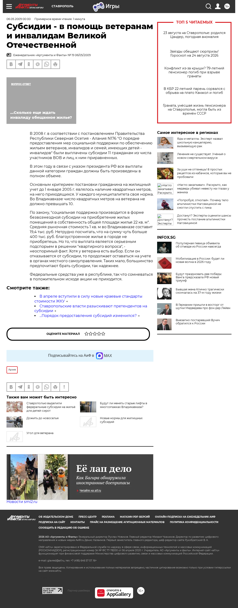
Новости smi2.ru (22, 501)
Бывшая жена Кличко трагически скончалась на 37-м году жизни (200, 291)
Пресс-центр (87, 516)
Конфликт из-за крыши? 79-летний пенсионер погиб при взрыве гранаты (194, 72)
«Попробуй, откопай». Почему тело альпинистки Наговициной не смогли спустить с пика (202, 203)
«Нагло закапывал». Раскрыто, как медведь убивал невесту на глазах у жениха (203, 188)
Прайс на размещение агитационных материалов (127, 522)
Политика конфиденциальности (194, 522)
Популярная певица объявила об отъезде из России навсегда (198, 245)
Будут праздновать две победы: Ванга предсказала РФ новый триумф (199, 277)
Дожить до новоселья (42, 418)
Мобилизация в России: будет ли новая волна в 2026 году (200, 260)
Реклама (108, 516)
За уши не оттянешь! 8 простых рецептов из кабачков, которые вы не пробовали (204, 173)
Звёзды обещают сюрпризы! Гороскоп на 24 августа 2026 (194, 54)
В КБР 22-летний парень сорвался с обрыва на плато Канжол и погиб (194, 91)
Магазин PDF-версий (135, 516)
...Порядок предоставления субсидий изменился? (88, 315)
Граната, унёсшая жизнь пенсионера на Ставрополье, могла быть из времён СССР (194, 109)
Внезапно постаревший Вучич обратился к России (198, 322)
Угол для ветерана (39, 433)
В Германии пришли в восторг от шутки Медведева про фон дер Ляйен (203, 306)
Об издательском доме (56, 516)
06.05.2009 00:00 (19, 19)
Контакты (77, 522)
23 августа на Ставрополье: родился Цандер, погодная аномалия (194, 35)
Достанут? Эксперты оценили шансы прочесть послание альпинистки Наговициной (204, 219)
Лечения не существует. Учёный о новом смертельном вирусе (201, 156)
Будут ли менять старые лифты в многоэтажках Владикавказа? (123, 405)
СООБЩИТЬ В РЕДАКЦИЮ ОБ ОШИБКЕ (64, 527)
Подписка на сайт (52, 522)
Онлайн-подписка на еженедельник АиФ (185, 516)
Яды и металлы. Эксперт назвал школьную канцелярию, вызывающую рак (200, 142)
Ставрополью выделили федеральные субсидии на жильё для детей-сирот (50, 406)
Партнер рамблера (79, 590)
